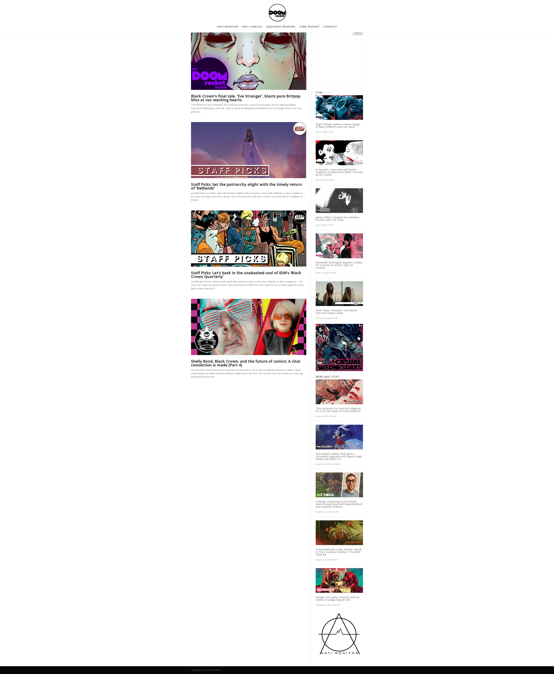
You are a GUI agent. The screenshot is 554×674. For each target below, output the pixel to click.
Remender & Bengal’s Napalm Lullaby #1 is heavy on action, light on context (339, 265)
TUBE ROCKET (309, 27)
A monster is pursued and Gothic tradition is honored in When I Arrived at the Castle (339, 172)
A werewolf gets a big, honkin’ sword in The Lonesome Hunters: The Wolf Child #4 (338, 552)
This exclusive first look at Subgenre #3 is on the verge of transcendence (338, 410)
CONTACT (330, 27)
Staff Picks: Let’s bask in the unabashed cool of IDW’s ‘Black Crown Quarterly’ (246, 274)
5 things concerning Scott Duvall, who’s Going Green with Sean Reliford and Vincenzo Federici (339, 504)
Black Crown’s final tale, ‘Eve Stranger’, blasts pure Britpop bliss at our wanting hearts (245, 97)
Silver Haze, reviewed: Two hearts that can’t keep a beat (336, 312)
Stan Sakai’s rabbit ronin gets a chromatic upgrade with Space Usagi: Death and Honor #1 (339, 456)
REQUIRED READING (280, 27)
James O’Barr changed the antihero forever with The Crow (337, 219)
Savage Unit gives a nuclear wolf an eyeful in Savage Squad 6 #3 (338, 598)
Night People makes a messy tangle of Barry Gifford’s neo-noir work (338, 125)
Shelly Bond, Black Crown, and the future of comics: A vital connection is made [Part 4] (245, 363)
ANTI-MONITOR (227, 27)
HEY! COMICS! (252, 27)
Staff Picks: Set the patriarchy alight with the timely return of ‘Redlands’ (246, 186)
